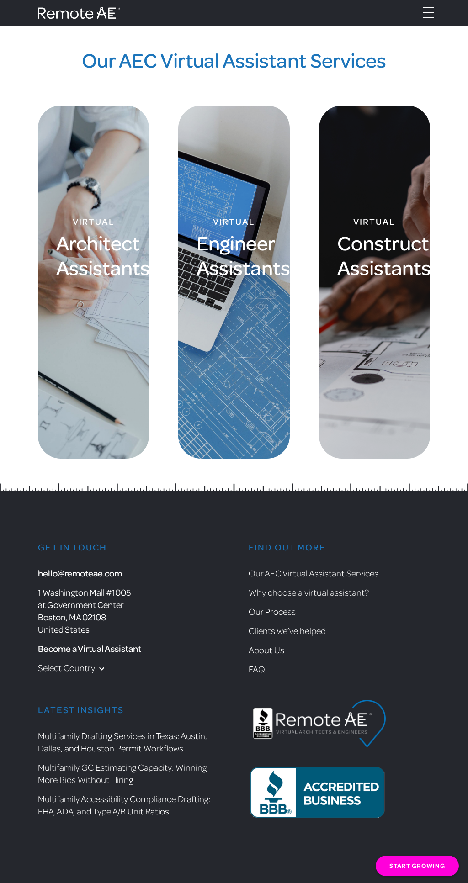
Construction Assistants (374, 254)
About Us (266, 649)
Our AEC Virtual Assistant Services (313, 572)
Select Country (67, 667)
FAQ (257, 668)
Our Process (272, 611)
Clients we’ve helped (287, 630)
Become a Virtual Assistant (89, 648)
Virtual (94, 221)
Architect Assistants (93, 254)
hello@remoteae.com (80, 573)
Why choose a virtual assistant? (309, 592)
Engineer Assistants (234, 254)
